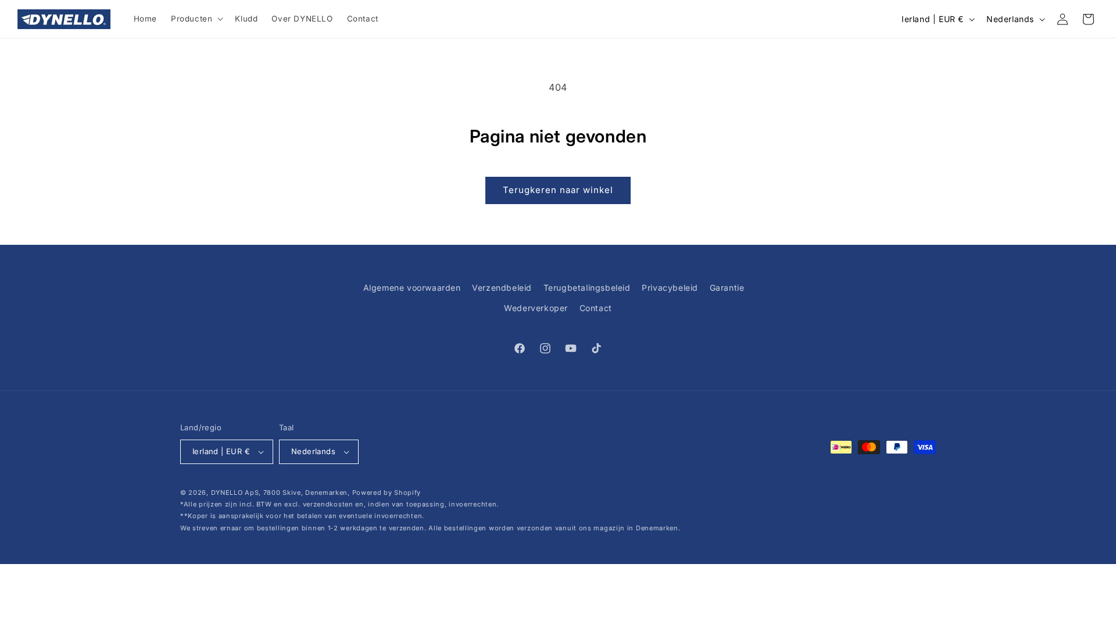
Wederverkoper (536, 308)
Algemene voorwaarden (412, 287)
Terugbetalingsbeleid (587, 287)
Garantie (727, 287)
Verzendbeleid (502, 287)
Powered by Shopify (386, 492)
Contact (596, 308)
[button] (196, 19)
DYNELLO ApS (235, 492)
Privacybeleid (670, 287)
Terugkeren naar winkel (558, 189)
